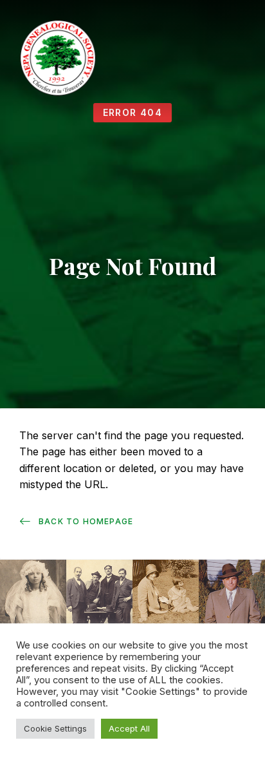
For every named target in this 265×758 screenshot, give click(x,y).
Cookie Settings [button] (55, 728)
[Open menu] (242, 59)
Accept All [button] (129, 728)
